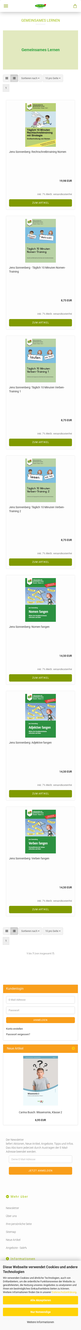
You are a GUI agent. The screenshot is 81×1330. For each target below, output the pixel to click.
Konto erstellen (14, 1028)
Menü (6, 6)
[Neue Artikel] (73, 1048)
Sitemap (11, 1231)
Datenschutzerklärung (64, 1292)
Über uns (11, 1216)
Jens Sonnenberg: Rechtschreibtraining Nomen (37, 151)
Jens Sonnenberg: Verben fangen (29, 858)
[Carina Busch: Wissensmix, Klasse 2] (40, 1081)
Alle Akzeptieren (40, 1300)
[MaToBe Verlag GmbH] (40, 6)
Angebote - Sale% (16, 1247)
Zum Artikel (40, 202)
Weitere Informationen (40, 1322)
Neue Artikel (13, 1239)
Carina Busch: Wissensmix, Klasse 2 (40, 1112)
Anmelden (40, 1020)
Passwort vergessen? (18, 1034)
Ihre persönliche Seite (19, 1224)
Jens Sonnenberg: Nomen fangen (29, 626)
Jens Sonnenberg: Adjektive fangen (30, 742)
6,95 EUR (40, 1120)
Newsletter (12, 1208)
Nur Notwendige (40, 1312)
